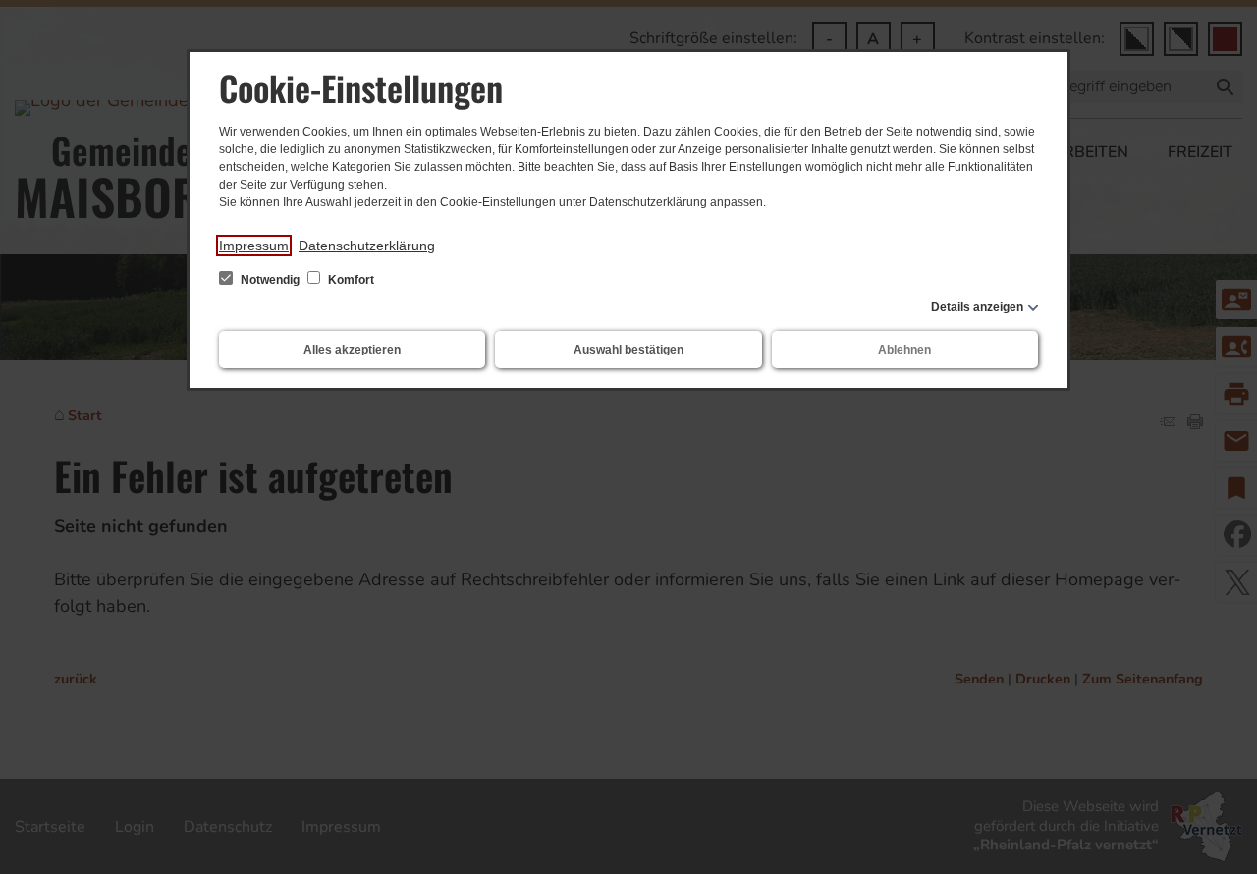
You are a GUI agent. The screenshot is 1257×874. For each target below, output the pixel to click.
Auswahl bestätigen (628, 349)
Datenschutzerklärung (367, 245)
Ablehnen (904, 349)
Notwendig (270, 280)
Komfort (349, 280)
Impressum (254, 245)
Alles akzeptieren (352, 349)
